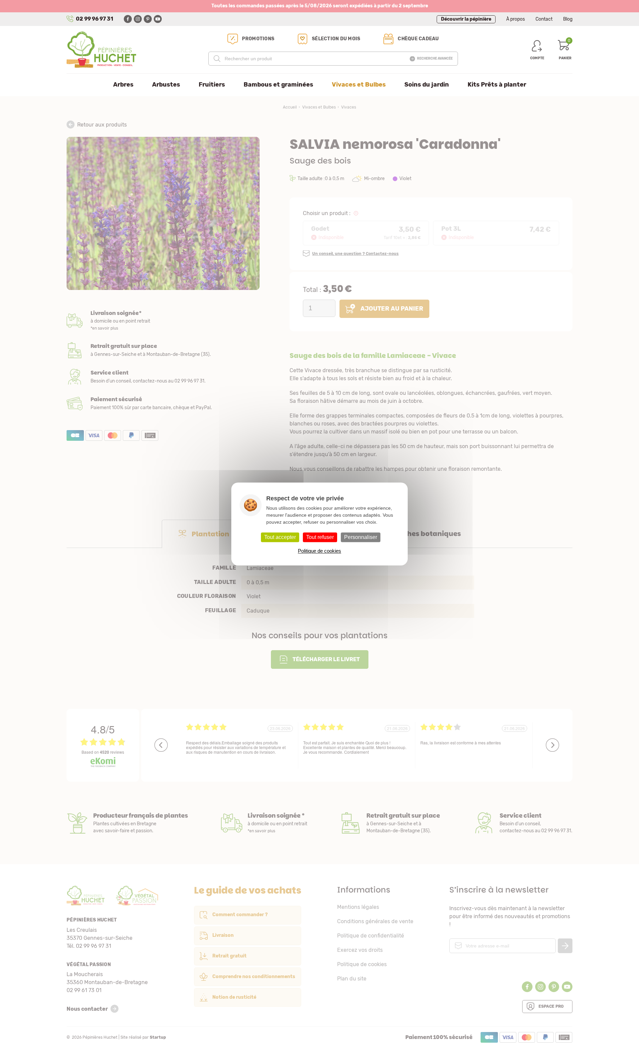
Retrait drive (390, 823)
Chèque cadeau (418, 39)
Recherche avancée (435, 59)
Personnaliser (360, 537)
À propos (515, 19)
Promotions (258, 39)
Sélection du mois (336, 39)
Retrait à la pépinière (163, 350)
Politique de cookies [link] (319, 551)
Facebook (128, 19)
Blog (567, 19)
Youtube (158, 19)
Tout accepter (280, 537)
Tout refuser (320, 537)
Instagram (138, 19)
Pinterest (148, 19)
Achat (163, 403)
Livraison (163, 321)
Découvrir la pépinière (466, 19)
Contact (543, 19)
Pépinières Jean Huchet (101, 49)
